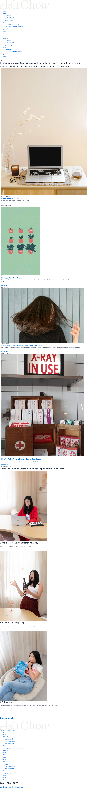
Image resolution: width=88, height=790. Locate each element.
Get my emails (7, 718)
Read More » (4, 204)
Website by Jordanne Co (12, 787)
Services (5, 13)
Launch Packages (9, 15)
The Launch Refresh (10, 19)
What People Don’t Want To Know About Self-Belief (21, 346)
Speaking (5, 28)
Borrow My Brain (9, 20)
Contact (5, 31)
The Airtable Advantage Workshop (14, 26)
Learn (4, 22)
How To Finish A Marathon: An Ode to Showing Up (21, 459)
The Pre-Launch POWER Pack (12, 24)
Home (4, 10)
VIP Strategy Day (9, 17)
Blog (4, 29)
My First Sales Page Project (12, 198)
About (4, 11)
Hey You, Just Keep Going (11, 278)
